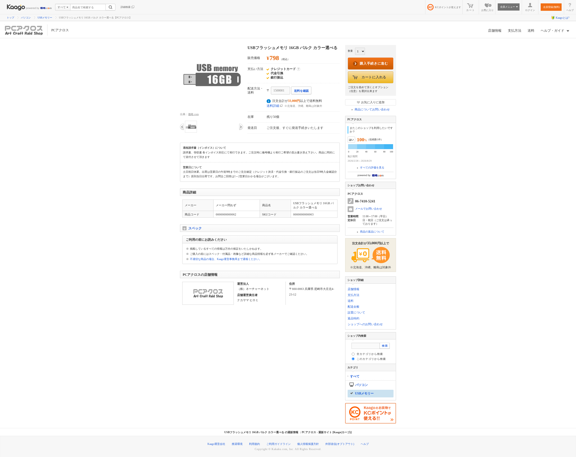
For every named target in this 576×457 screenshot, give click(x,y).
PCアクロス (60, 30)
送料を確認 (301, 90)
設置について (356, 312)
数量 (350, 50)
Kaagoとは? (562, 17)
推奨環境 (237, 444)
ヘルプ (570, 10)
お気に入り (487, 7)
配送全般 (353, 306)
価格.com (193, 114)
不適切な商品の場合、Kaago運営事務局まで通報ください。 (226, 259)
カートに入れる (374, 77)
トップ (10, 17)
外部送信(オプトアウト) (339, 444)
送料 (531, 30)
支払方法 (514, 30)
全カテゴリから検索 (370, 354)
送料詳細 (273, 106)
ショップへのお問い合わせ (365, 324)
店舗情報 (495, 30)
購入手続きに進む (374, 63)
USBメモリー (45, 17)
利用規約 (254, 444)
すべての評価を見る (372, 167)
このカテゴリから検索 (371, 359)
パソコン (26, 17)
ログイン (530, 10)
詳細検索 (125, 7)
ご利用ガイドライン (278, 444)
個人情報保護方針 (308, 444)
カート (470, 10)
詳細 (298, 69)
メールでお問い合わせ (368, 208)
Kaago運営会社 (216, 444)
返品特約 (353, 318)
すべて (355, 376)
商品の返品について (372, 231)
